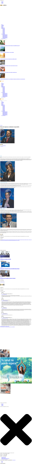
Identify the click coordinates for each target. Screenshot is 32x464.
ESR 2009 (4, 33)
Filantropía (3, 27)
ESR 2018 (4, 87)
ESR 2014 (4, 30)
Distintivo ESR (3, 28)
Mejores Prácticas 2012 (5, 95)
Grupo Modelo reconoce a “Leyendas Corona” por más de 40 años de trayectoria (8, 65)
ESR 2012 (4, 90)
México (7, 240)
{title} (2, 461)
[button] (16, 430)
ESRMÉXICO (4, 145)
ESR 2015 (4, 88)
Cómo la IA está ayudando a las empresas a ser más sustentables (7, 52)
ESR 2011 (4, 32)
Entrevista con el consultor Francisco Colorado (7, 278)
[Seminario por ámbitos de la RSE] (5, 257)
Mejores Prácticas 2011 (5, 37)
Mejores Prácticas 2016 (5, 34)
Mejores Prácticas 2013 (5, 36)
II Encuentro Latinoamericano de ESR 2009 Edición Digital (9, 268)
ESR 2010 (4, 91)
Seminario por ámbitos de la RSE (5, 259)
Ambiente (2, 25)
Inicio (2, 24)
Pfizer (8, 240)
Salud (2, 85)
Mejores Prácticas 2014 (5, 35)
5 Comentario (1, 146)
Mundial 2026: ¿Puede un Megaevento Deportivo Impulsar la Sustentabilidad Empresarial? (10, 45)
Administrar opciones (4, 457)
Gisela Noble (1, 240)
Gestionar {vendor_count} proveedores (5, 458)
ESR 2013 (4, 31)
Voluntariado (3, 83)
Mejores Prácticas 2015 (5, 93)
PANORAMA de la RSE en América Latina (4, 326)
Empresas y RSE (3, 86)
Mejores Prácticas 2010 (5, 96)
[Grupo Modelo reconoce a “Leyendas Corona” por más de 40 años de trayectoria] (2, 64)
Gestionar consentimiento (2, 463)
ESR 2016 (4, 29)
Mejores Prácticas (3, 92)
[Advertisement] (16, 10)
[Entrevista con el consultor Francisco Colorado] (5, 276)
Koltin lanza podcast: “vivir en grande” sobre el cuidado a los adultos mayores (8, 72)
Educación (3, 84)
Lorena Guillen (4, 240)
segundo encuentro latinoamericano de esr (13, 240)
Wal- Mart (18, 240)
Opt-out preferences (3, 38)
